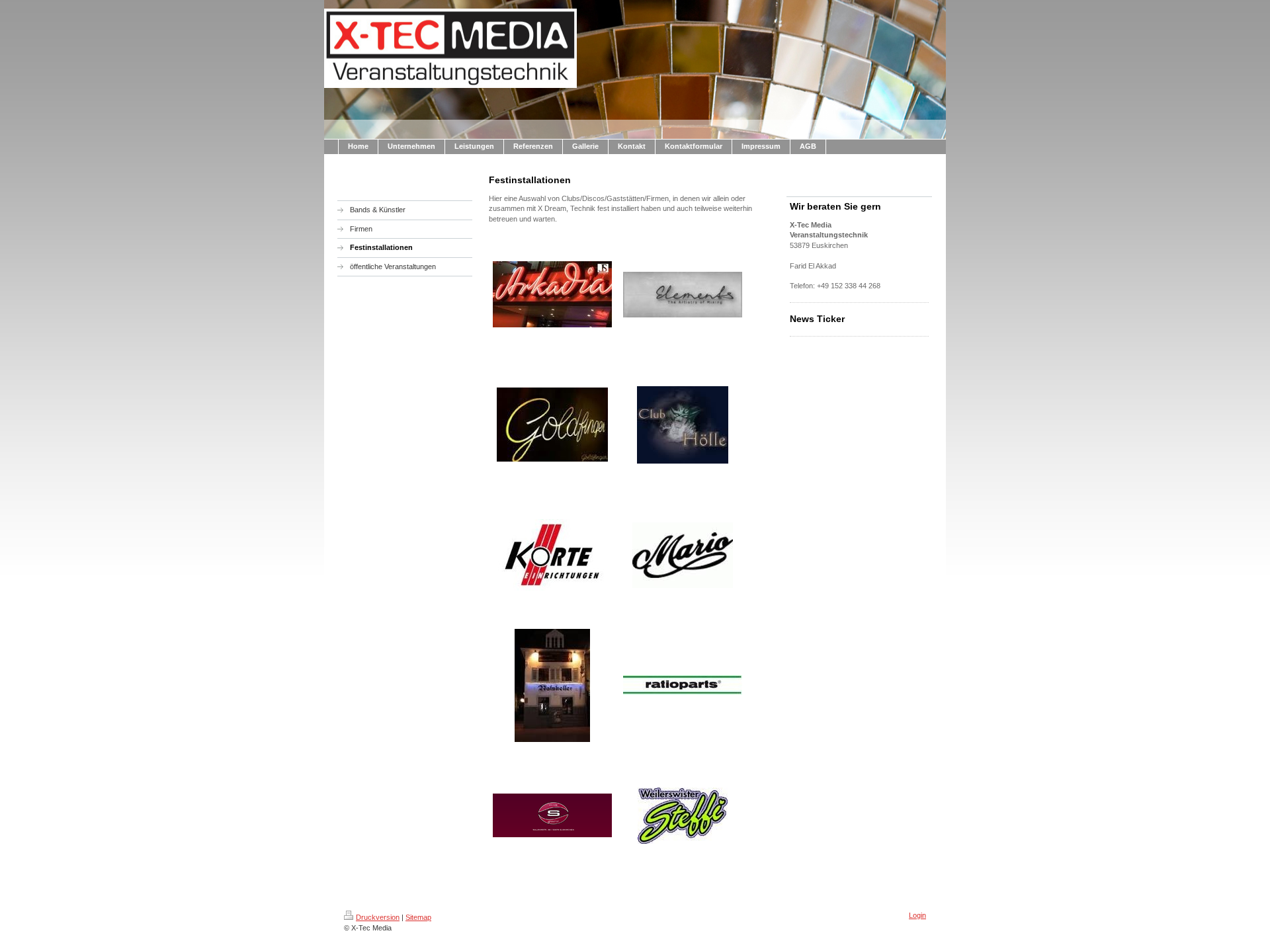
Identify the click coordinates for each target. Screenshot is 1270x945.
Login (917, 915)
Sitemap (418, 917)
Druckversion (378, 917)
